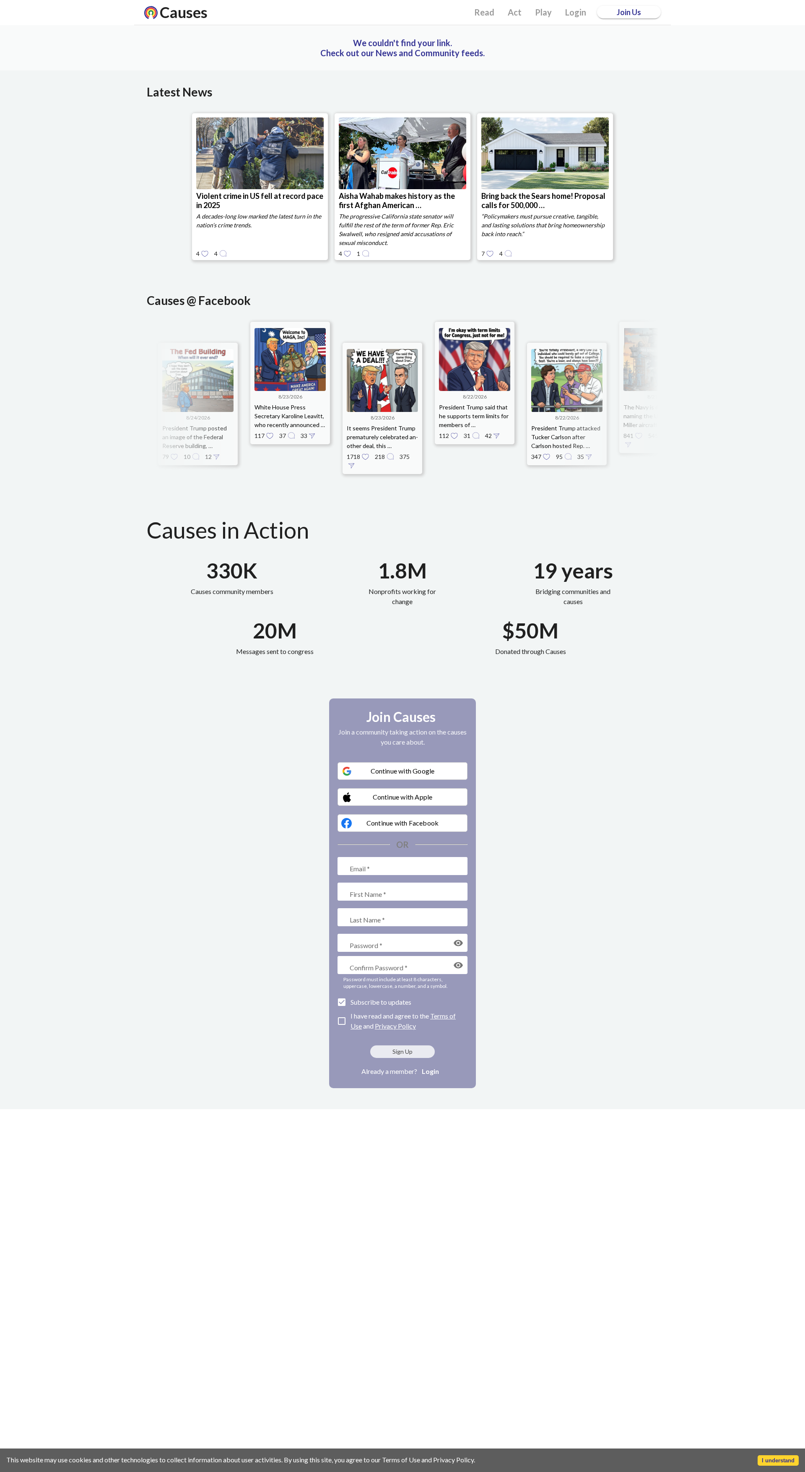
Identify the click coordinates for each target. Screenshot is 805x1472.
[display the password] (458, 943)
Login (430, 1071)
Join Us (629, 12)
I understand (778, 1460)
